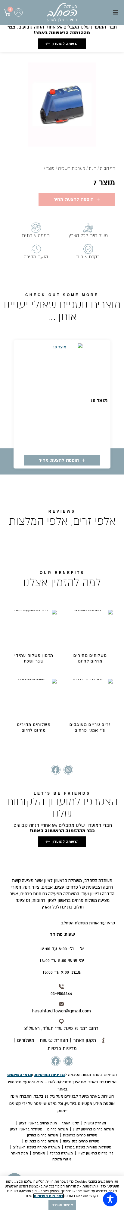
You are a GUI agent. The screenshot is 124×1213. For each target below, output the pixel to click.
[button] (115, 12)
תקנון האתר (70, 1123)
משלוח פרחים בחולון (42, 1135)
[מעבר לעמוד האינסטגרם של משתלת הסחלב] (68, 770)
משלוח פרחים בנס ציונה (81, 1141)
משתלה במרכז (61, 1153)
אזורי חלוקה (61, 1159)
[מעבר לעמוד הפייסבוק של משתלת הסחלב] (55, 770)
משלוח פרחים (57, 1129)
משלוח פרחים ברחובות (80, 1135)
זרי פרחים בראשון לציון (95, 1153)
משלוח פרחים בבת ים (41, 1141)
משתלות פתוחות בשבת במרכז (88, 1147)
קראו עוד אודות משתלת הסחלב (88, 922)
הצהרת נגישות (95, 1123)
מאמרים (39, 1153)
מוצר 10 (99, 400)
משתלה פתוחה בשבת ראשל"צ (36, 1147)
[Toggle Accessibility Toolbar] (110, 1199)
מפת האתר (19, 1153)
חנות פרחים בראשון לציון (38, 1123)
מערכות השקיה (71, 168)
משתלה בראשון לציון (26, 1129)
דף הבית (107, 168)
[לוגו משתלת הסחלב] (62, 12)
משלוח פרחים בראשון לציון (93, 1129)
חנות (92, 168)
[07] (62, 104)
